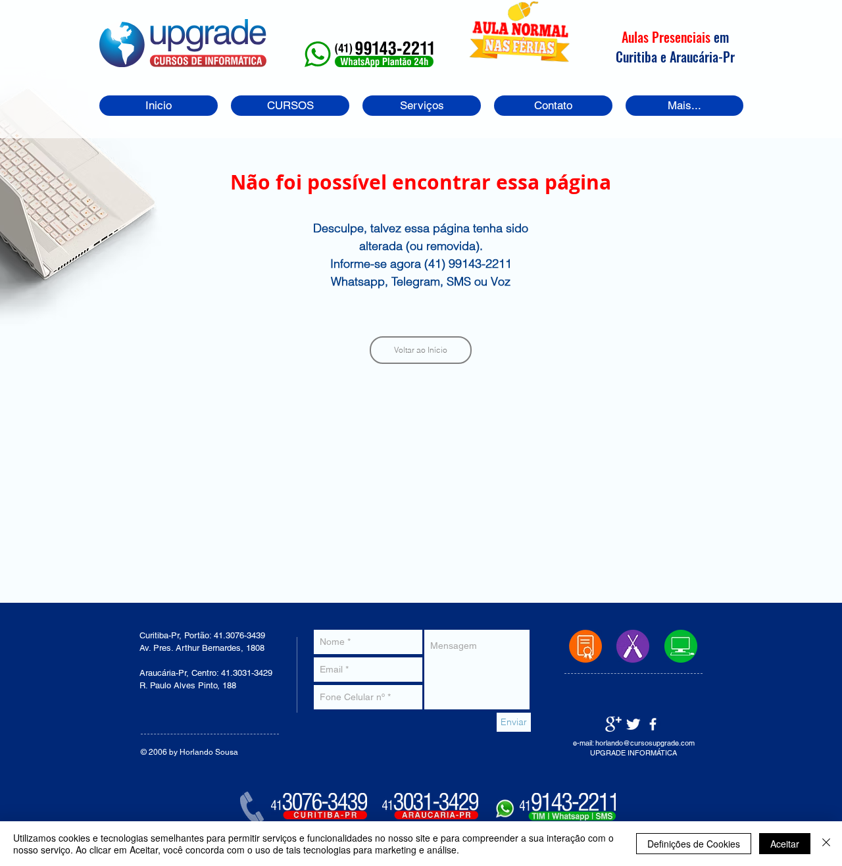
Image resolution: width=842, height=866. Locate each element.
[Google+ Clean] (613, 724)
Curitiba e (643, 56)
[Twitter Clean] (633, 724)
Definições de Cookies (693, 843)
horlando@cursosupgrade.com (645, 743)
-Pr (725, 56)
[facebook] (653, 724)
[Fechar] (826, 843)
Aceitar (784, 843)
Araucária (693, 56)
